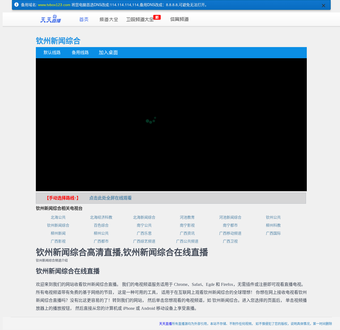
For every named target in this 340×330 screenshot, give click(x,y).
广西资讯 (187, 233)
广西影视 (58, 241)
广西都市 (101, 241)
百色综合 (101, 225)
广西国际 (273, 233)
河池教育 (187, 217)
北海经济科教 (101, 217)
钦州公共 (273, 217)
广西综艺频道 (144, 241)
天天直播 (165, 323)
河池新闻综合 (230, 217)
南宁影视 (187, 225)
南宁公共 (144, 225)
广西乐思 (144, 233)
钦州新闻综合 (58, 225)
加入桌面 (108, 52)
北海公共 (58, 217)
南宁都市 (230, 225)
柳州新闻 (58, 233)
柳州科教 (273, 225)
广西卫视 (230, 241)
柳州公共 (101, 233)
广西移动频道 (230, 233)
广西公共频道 (187, 241)
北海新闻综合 (144, 217)
